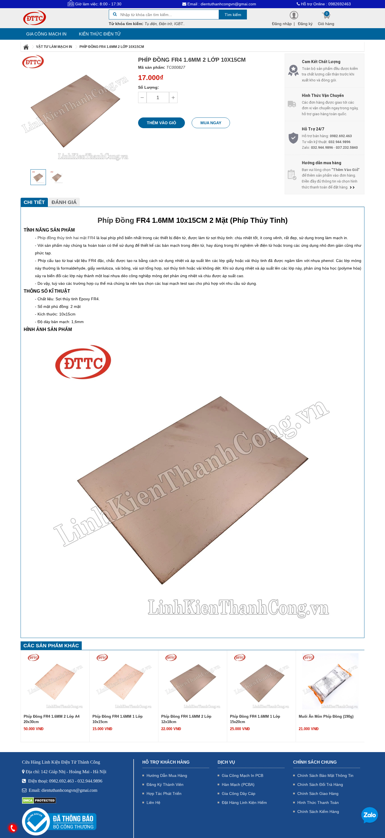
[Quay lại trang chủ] (26, 47)
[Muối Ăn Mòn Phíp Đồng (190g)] (330, 681)
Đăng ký (305, 23)
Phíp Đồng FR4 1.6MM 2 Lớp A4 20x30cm (51, 719)
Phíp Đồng (116, 220)
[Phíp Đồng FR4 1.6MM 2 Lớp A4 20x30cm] (55, 681)
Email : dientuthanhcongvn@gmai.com (199, 4)
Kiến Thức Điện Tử (100, 34)
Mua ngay (210, 123)
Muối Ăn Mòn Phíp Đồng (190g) (326, 716)
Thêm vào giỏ (161, 123)
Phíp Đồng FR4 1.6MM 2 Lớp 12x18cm (186, 719)
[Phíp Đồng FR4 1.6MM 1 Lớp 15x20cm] (261, 681)
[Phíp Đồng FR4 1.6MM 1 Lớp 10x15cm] (124, 681)
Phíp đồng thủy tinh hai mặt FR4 (66, 237)
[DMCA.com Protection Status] (39, 800)
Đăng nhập (282, 23)
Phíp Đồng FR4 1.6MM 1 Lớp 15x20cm (255, 719)
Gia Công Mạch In (46, 34)
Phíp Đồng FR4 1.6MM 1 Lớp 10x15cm (117, 719)
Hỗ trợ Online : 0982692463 (303, 4)
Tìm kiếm (233, 14)
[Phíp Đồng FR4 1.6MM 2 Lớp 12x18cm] (193, 681)
